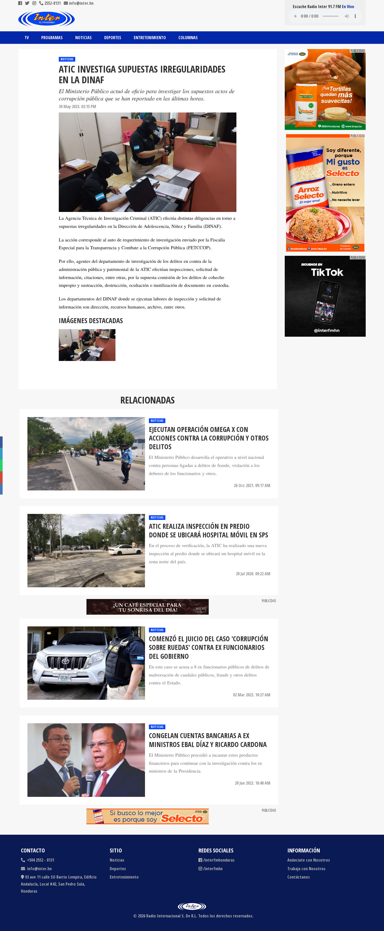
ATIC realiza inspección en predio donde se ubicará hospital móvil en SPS (208, 530)
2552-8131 (52, 3)
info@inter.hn (81, 3)
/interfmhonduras (219, 860)
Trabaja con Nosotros (306, 868)
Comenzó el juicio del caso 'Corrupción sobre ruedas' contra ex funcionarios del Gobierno (208, 647)
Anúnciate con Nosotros (308, 860)
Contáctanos (298, 877)
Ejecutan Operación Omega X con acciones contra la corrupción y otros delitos (209, 438)
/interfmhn (213, 868)
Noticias (83, 37)
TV (27, 37)
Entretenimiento (150, 37)
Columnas (188, 37)
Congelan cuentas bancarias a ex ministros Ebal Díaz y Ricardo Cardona (208, 740)
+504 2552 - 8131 (40, 860)
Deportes (112, 37)
